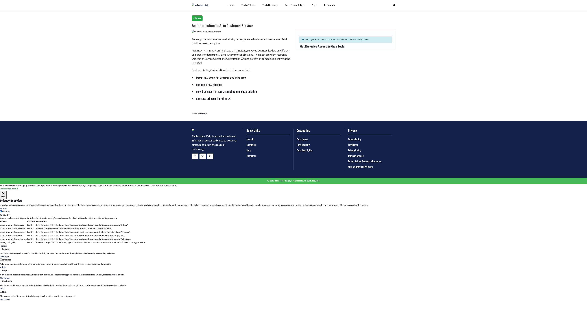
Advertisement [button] (4, 278)
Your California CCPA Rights (360, 167)
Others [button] (2, 288)
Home (231, 5)
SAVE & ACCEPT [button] (5, 299)
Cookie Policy (354, 140)
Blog (314, 5)
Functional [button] (3, 246)
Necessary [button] (3, 208)
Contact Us (251, 145)
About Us (250, 140)
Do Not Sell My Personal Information (364, 162)
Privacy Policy (354, 150)
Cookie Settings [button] (5, 189)
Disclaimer (353, 145)
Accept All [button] (14, 189)
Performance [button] (4, 256)
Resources (329, 5)
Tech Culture (248, 5)
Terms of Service (356, 156)
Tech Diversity (270, 5)
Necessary (5, 211)
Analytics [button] (3, 267)
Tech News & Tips (294, 5)
